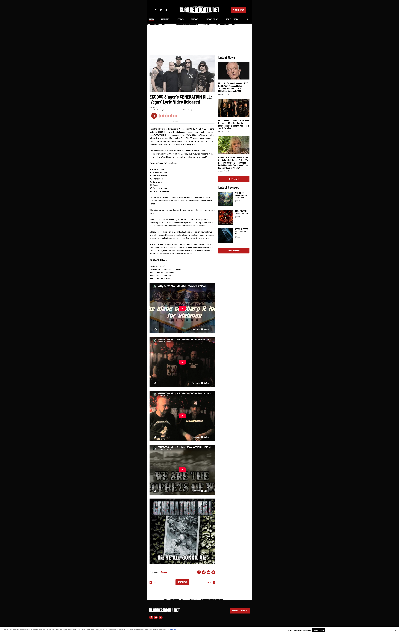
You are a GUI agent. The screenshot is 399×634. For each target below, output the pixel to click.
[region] (199, 630)
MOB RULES (239, 192)
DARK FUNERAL (241, 211)
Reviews (180, 19)
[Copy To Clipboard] (213, 572)
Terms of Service (233, 19)
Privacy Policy (212, 19)
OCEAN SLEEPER (241, 229)
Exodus (164, 572)
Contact (194, 19)
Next (209, 582)
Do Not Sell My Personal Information (299, 630)
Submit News (238, 10)
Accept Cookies (319, 630)
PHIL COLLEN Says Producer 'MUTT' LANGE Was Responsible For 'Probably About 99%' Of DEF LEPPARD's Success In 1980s (233, 87)
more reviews (234, 250)
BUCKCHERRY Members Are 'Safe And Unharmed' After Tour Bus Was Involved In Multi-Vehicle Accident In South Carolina (233, 124)
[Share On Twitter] (204, 572)
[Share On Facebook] (199, 572)
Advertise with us (240, 610)
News (151, 19)
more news (234, 179)
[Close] (395, 630)
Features (165, 19)
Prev (156, 582)
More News (182, 582)
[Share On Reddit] (208, 572)
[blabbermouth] (199, 12)
